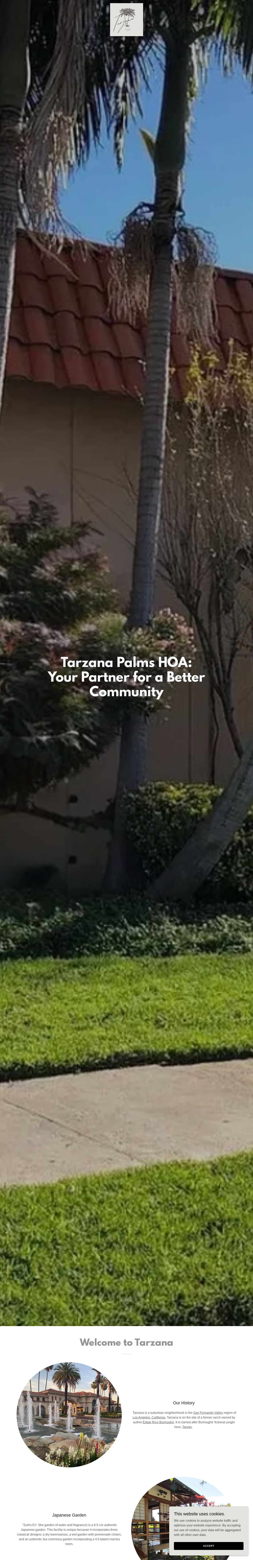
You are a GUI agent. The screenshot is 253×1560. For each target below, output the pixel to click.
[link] (126, 4)
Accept (208, 1545)
